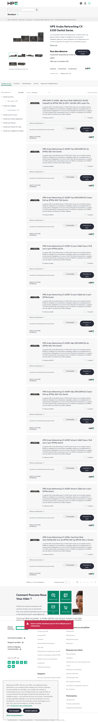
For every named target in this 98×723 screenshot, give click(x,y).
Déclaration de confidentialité (21, 706)
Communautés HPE (72, 677)
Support (41, 673)
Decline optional (31, 711)
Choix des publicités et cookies (45, 720)
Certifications (70, 700)
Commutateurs (29, 19)
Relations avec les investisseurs (47, 659)
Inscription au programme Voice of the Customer (77, 687)
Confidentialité (12, 720)
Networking (21, 19)
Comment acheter (66, 611)
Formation (69, 658)
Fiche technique (62, 68)
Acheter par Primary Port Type (12, 127)
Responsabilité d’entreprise (46, 643)
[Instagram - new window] (17, 662)
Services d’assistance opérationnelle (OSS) (49, 679)
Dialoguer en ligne (53, 599)
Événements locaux (72, 639)
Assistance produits (65, 599)
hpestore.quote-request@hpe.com (33, 614)
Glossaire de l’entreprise (74, 669)
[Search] (36, 9)
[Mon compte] (85, 3)
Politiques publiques (44, 667)
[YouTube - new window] (9, 666)
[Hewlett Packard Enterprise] (13, 3)
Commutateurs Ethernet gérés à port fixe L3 (43, 19)
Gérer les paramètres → (15, 715)
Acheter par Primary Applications (13, 119)
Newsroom (69, 643)
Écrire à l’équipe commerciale (14, 648)
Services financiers (72, 673)
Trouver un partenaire (73, 704)
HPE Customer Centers (73, 681)
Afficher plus (53, 45)
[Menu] (89, 3)
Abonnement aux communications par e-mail (78, 663)
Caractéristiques (72, 68)
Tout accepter (14, 711)
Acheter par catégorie (9, 106)
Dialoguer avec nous (66, 73)
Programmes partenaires (74, 708)
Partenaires (71, 696)
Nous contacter (71, 654)
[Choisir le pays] (81, 3)
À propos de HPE (43, 631)
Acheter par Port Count (10, 115)
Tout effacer (21, 92)
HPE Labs (40, 647)
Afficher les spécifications (36, 123)
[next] (95, 582)
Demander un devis (87, 129)
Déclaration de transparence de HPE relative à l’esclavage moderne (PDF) (49, 653)
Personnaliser (70, 128)
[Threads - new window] (21, 662)
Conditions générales (26, 720)
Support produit (14, 642)
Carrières (40, 639)
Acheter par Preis (8, 97)
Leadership (41, 663)
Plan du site (60, 720)
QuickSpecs (53, 68)
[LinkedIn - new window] (9, 662)
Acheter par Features (9, 123)
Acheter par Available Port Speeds (13, 131)
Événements (70, 631)
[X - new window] (13, 662)
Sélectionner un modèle (82, 52)
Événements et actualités (77, 627)
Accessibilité (42, 635)
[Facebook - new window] (25, 662)
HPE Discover (70, 635)
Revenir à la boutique (12, 19)
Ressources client (74, 650)
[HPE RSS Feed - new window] (13, 666)
